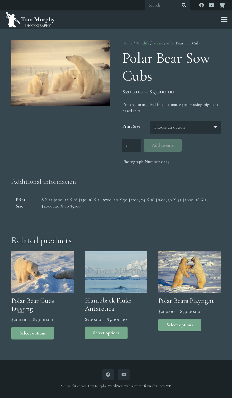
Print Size (131, 126)
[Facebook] (202, 5)
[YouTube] (212, 5)
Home (127, 43)
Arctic (157, 43)
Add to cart (163, 145)
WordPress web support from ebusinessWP (139, 385)
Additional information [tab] (43, 181)
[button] (224, 19)
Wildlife (142, 43)
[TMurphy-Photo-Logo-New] (30, 19)
